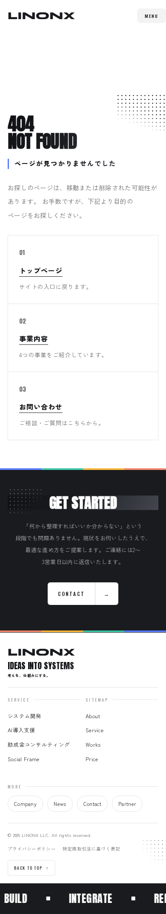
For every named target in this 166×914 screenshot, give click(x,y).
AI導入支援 (21, 730)
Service (94, 730)
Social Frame (23, 759)
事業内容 (33, 338)
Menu (151, 15)
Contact (92, 803)
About (93, 716)
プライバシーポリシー (32, 848)
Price (92, 759)
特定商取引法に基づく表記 (91, 848)
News (60, 803)
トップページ (41, 270)
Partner (127, 803)
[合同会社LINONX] (41, 15)
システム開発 (25, 716)
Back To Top (31, 868)
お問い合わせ (41, 406)
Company (25, 803)
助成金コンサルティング (39, 744)
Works (93, 744)
